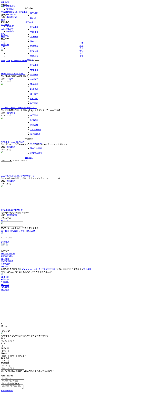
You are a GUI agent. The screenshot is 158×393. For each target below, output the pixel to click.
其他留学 (34, 99)
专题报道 (29, 60)
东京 (81, 56)
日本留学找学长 (8, 254)
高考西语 (34, 51)
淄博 (81, 48)
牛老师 (10, 79)
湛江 (81, 51)
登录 (3, 61)
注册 (8, 61)
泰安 (81, 53)
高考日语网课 (7, 261)
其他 (3, 34)
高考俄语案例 (36, 153)
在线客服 (5, 279)
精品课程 (34, 13)
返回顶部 (5, 290)
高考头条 (10, 31)
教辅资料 (34, 125)
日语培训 (34, 84)
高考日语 (34, 27)
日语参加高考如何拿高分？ (13, 74)
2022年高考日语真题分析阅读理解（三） (19, 108)
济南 (81, 46)
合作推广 (29, 158)
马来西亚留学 (7, 256)
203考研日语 (35, 130)
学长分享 (10, 29)
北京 (81, 43)
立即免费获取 (7, 391)
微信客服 (5, 287)
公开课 (33, 18)
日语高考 (10, 9)
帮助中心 (5, 36)
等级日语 (34, 32)
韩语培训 (34, 89)
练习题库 (34, 120)
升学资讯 (29, 22)
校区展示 (34, 103)
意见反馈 (31, 231)
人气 (3, 47)
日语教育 (10, 26)
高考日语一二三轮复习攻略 (13, 142)
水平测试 (34, 115)
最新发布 (5, 45)
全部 (3, 20)
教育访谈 (34, 56)
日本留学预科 (12, 17)
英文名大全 (6, 264)
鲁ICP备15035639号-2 (48, 269)
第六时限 (5, 12)
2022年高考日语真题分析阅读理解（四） (19, 176)
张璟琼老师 (12, 215)
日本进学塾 (11, 14)
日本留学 (34, 94)
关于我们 (5, 231)
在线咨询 (5, 242)
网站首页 (5, 2)
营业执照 (87, 269)
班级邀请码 (22, 61)
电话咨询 (5, 285)
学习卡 (14, 61)
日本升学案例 (36, 148)
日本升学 (34, 41)
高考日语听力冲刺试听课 (12, 210)
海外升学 (5, 29)
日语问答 (5, 277)
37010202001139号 (30, 269)
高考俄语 (34, 46)
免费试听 (5, 282)
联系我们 (14, 231)
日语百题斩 (35, 134)
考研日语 (34, 37)
